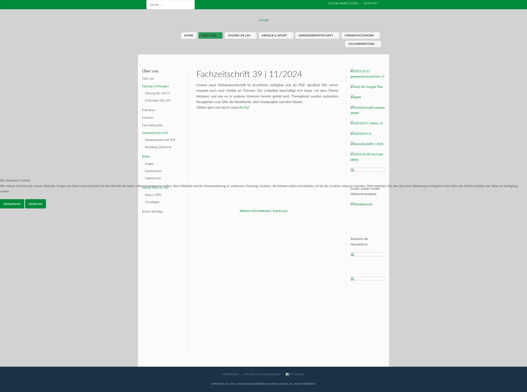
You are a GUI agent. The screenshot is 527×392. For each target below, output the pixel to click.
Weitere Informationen (255, 211)
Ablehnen (35, 204)
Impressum (280, 211)
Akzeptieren (12, 204)
